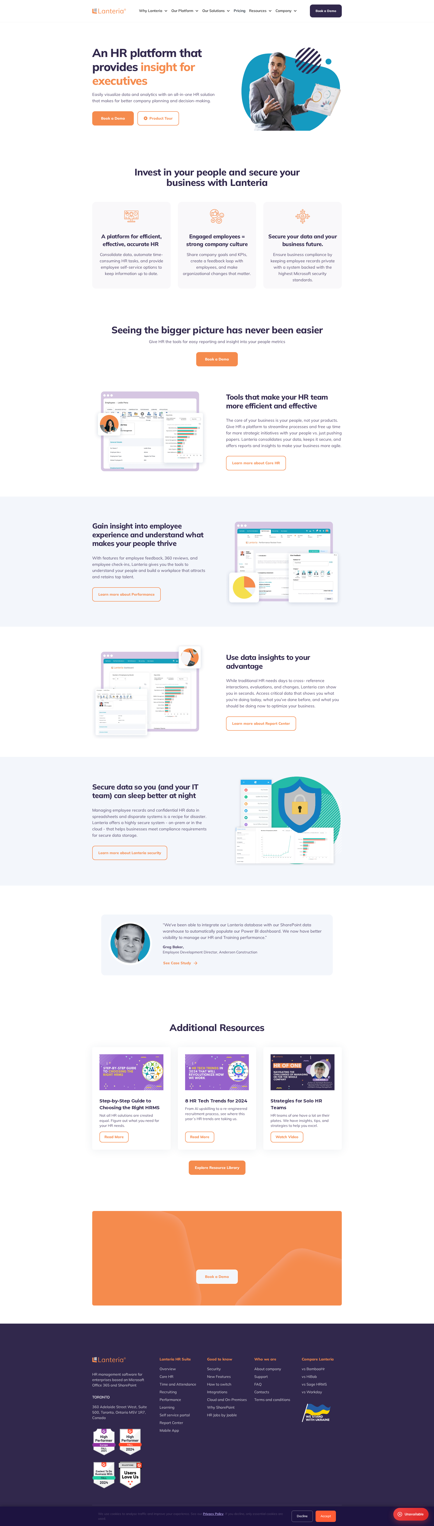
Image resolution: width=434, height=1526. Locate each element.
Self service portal (175, 1415)
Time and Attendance (178, 1384)
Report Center (171, 1422)
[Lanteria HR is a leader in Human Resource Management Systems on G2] (130, 1442)
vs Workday (312, 1392)
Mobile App (169, 1430)
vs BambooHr (313, 1369)
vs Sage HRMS (314, 1384)
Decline (302, 1516)
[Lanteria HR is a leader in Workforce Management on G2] (104, 1475)
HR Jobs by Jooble (222, 1415)
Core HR (166, 1376)
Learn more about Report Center (261, 723)
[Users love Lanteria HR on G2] (130, 1475)
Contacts (261, 1392)
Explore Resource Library (217, 1167)
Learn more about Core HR (256, 463)
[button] (153, 11)
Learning (167, 1407)
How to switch (219, 1384)
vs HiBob (309, 1376)
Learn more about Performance (126, 594)
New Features (219, 1376)
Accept (326, 1516)
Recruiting (168, 1392)
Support (261, 1376)
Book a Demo (326, 11)
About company (267, 1369)
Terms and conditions (272, 1399)
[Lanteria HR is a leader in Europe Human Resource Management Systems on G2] (104, 1442)
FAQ (258, 1384)
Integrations (217, 1392)
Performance (170, 1399)
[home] (109, 10)
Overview (168, 1369)
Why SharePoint (221, 1407)
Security (214, 1369)
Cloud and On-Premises (227, 1399)
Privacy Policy (213, 1514)
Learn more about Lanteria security (129, 853)
